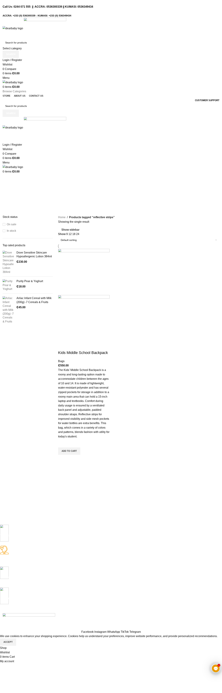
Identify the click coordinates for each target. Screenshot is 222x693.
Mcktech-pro (51, 619)
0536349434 (85, 6)
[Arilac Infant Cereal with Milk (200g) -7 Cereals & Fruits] (8, 309)
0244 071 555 (22, 6)
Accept (8, 642)
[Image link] (29, 615)
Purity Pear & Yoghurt (29, 281)
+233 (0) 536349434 (60, 15)
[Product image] (84, 318)
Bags (61, 361)
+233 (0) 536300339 (24, 15)
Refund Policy (11, 627)
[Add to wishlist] (62, 443)
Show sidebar (70, 229)
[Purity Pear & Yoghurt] (8, 285)
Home (62, 217)
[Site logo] (13, 28)
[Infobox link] (108, 535)
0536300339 (54, 6)
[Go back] (7, 178)
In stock (11, 230)
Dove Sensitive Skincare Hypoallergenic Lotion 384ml (34, 254)
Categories (10, 195)
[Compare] (62, 345)
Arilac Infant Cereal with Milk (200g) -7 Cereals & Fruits (34, 300)
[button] (69, 451)
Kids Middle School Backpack (83, 352)
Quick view (62, 459)
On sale (11, 224)
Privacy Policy (31, 627)
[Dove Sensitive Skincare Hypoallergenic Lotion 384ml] (8, 262)
